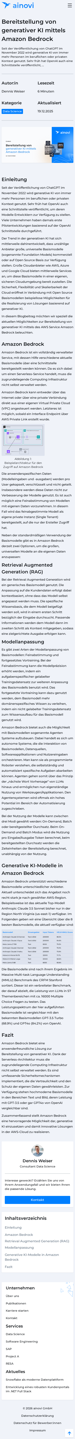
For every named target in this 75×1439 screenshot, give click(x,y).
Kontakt (37, 1200)
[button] (69, 5)
